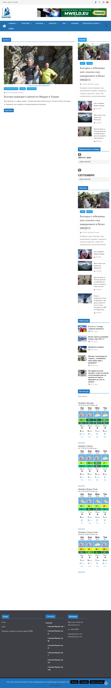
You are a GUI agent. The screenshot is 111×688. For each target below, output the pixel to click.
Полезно (52, 23)
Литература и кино (90, 23)
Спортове (25, 23)
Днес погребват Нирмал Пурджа (99, 104)
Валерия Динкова (19, 92)
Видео (11, 29)
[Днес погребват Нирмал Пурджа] (85, 106)
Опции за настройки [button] (97, 682)
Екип (3, 626)
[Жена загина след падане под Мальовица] (85, 119)
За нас (4, 622)
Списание (49, 623)
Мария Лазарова (94, 84)
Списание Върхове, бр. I (56, 626)
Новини (12, 23)
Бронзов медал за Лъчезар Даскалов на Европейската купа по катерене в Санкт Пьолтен (100, 133)
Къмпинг (75, 23)
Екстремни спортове (11, 88)
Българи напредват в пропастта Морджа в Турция (31, 96)
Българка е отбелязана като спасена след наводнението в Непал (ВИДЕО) (92, 74)
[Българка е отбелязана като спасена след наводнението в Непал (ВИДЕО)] (93, 51)
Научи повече (55, 685)
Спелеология (32, 88)
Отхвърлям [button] (84, 682)
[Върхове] (4, 26)
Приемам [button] (74, 682)
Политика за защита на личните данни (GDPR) (17, 631)
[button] (17, 23)
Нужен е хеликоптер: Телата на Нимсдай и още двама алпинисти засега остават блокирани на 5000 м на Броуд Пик (100, 302)
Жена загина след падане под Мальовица (99, 117)
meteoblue (81, 443)
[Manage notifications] (106, 683)
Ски (63, 23)
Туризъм (39, 23)
